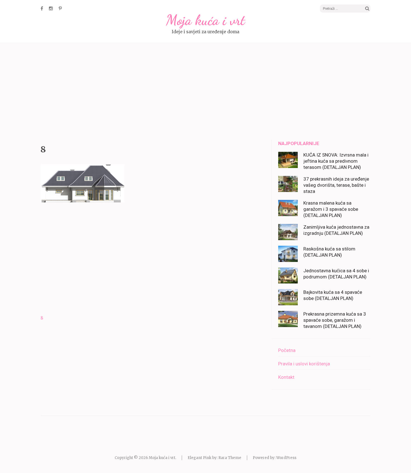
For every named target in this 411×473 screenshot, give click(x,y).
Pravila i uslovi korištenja (304, 363)
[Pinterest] (60, 8)
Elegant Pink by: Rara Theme (214, 457)
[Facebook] (42, 8)
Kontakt (286, 377)
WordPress (286, 457)
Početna (287, 350)
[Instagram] (51, 8)
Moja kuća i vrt (205, 20)
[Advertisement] (205, 92)
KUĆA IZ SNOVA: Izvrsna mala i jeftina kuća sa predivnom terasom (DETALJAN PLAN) (336, 161)
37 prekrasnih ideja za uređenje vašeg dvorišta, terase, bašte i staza (336, 185)
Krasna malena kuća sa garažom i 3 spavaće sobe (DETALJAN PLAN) (330, 209)
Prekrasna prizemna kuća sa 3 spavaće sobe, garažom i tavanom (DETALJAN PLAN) (334, 320)
